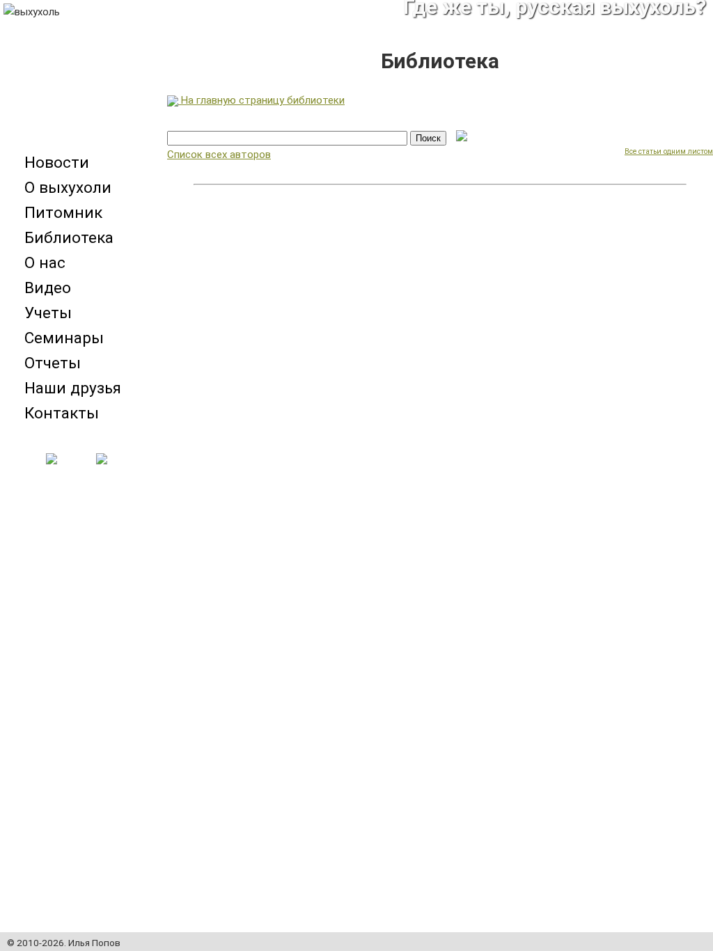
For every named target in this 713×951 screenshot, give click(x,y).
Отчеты (52, 363)
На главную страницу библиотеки (261, 100)
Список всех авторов (219, 154)
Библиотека (68, 237)
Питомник (63, 212)
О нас (44, 262)
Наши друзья (72, 388)
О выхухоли (67, 187)
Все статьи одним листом (669, 151)
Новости (56, 162)
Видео (47, 287)
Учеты (48, 313)
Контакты (61, 413)
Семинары (64, 338)
